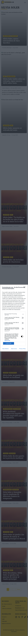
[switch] (22, 318)
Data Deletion (5, 348)
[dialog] (14, 318)
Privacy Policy (22, 348)
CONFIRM (8, 343)
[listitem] (14, 314)
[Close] (25, 287)
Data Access (14, 348)
